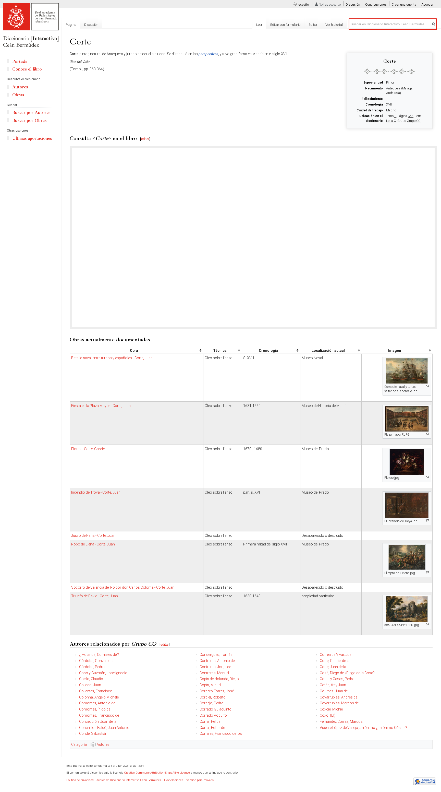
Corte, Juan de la (333, 667)
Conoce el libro (27, 69)
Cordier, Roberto (213, 697)
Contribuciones (376, 4)
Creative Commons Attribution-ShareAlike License (157, 772)
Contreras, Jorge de (215, 667)
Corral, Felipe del (213, 728)
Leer (259, 25)
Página (71, 25)
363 (410, 116)
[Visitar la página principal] (30, 25)
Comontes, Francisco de (99, 715)
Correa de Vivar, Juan (336, 655)
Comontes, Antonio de (97, 703)
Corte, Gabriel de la (334, 661)
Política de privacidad (80, 780)
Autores (103, 744)
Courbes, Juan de (334, 691)
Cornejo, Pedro (212, 703)
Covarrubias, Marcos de (339, 703)
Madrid (391, 110)
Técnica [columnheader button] (220, 350)
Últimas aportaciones (32, 138)
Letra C (391, 121)
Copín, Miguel (210, 685)
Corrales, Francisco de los (221, 733)
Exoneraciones (173, 780)
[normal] (389, 71)
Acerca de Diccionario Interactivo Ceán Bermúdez (128, 780)
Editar (313, 25)
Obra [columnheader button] (134, 350)
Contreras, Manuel (214, 673)
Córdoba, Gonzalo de (96, 661)
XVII (389, 104)
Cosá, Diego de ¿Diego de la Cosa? (347, 673)
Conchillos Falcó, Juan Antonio (104, 728)
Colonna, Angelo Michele (99, 697)
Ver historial (334, 25)
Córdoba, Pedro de (94, 667)
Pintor (390, 82)
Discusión (353, 4)
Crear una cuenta (404, 4)
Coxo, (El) (327, 715)
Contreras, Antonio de (217, 661)
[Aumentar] (427, 386)
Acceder (427, 4)
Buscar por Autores (31, 112)
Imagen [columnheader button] (394, 350)
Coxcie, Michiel (332, 709)
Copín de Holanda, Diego (219, 679)
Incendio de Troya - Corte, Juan (95, 492)
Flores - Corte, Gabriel (88, 449)
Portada (19, 61)
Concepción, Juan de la (97, 721)
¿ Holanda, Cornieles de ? (99, 655)
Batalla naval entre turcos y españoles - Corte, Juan (112, 358)
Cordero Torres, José (217, 691)
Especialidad (373, 82)
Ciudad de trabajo (370, 110)
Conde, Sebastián (93, 733)
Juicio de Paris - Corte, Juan (93, 535)
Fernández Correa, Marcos (341, 721)
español (304, 4)
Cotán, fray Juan (333, 685)
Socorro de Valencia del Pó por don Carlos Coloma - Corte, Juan (122, 587)
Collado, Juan (90, 685)
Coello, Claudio (91, 679)
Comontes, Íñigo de (94, 709)
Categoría (79, 744)
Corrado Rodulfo (213, 715)
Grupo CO (414, 121)
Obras (18, 95)
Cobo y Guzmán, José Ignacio (103, 673)
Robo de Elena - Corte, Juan (93, 544)
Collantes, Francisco (95, 691)
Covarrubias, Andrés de (338, 697)
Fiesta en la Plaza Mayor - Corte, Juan (101, 406)
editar (145, 139)
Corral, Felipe (210, 721)
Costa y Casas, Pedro (337, 679)
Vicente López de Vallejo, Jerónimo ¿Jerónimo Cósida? (363, 728)
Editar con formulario (285, 25)
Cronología (374, 104)
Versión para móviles (200, 780)
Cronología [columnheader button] (268, 350)
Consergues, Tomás (216, 655)
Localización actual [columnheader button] (328, 350)
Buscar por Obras (29, 120)
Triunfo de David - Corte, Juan (94, 596)
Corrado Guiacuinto (215, 709)
